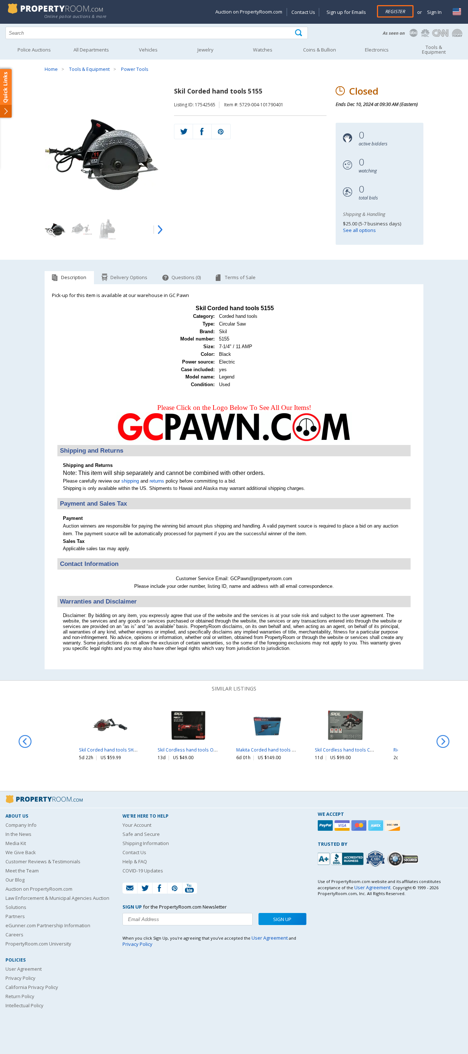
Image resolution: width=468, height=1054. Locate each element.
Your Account (136, 825)
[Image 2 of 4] (81, 229)
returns (157, 481)
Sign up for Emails (346, 12)
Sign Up (282, 919)
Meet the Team (22, 870)
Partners (15, 916)
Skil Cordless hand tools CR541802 (351, 750)
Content (7, 93)
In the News (18, 834)
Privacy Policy (20, 978)
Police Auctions (34, 49)
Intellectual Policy (24, 1005)
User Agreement (23, 969)
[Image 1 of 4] (105, 150)
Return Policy (19, 996)
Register (395, 11)
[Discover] (393, 825)
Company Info (21, 825)
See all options (359, 230)
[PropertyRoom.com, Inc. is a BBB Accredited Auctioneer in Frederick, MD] (341, 858)
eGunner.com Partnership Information (47, 925)
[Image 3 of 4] (107, 229)
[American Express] (376, 825)
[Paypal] (326, 825)
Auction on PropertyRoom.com (248, 11)
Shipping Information (145, 843)
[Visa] (343, 825)
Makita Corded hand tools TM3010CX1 (276, 750)
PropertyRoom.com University (38, 943)
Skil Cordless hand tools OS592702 (194, 750)
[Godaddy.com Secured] (403, 858)
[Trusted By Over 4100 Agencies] (376, 859)
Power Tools (134, 69)
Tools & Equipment (89, 69)
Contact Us (303, 12)
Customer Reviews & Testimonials (42, 861)
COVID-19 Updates (142, 870)
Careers (14, 934)
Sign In (434, 12)
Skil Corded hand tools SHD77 (110, 750)
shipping (130, 481)
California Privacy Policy (31, 987)
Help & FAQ (134, 861)
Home (51, 69)
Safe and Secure (141, 834)
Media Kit (15, 843)
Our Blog (14, 879)
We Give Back (20, 852)
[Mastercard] (359, 825)
